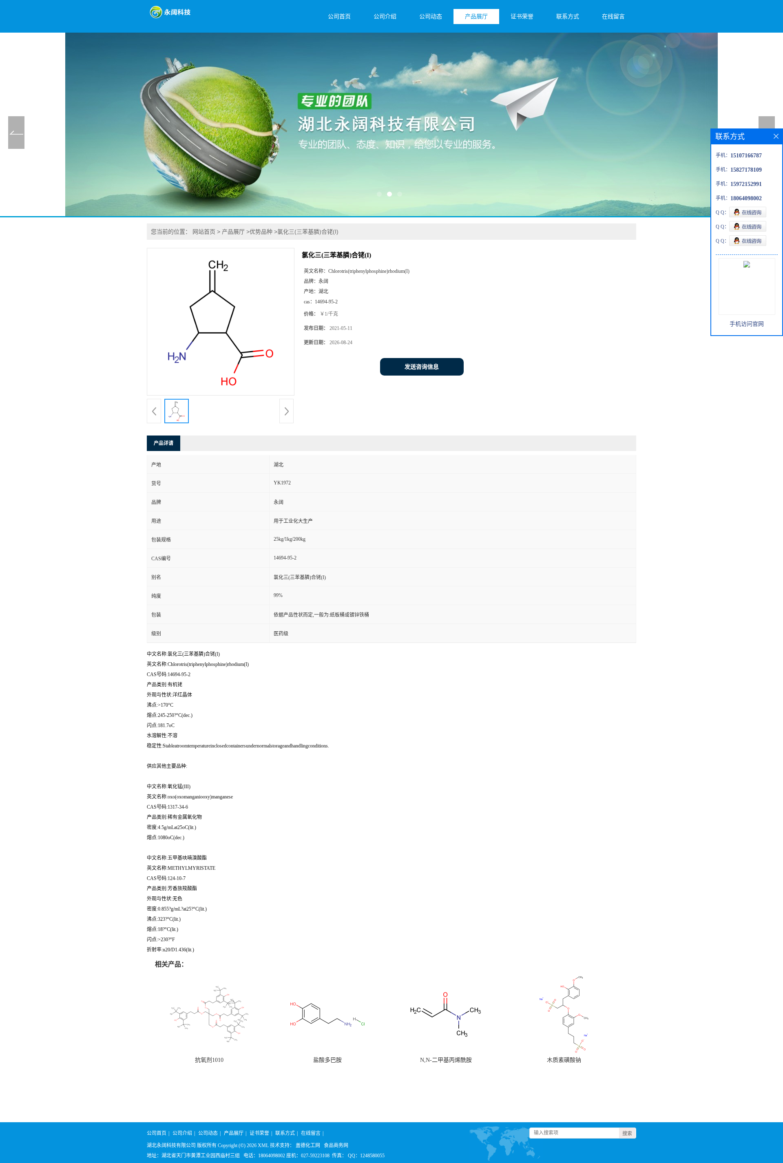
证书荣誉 (522, 16)
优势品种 (261, 231)
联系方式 (567, 16)
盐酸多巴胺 (327, 1060)
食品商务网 (336, 1145)
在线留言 (613, 16)
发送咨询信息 (422, 367)
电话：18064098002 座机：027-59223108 (286, 1156)
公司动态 (430, 16)
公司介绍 (385, 16)
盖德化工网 (308, 1145)
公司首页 (339, 16)
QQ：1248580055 (366, 1156)
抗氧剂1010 (209, 1060)
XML (263, 1145)
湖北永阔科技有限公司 (171, 1145)
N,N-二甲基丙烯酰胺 (446, 1060)
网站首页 (203, 231)
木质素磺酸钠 (564, 1060)
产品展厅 (476, 16)
